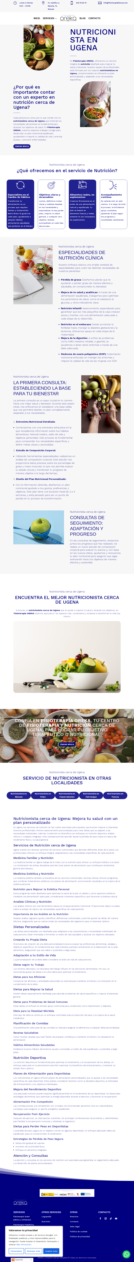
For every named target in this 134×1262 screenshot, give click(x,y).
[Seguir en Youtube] (116, 1218)
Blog (83, 18)
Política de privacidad (80, 1236)
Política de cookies (78, 1231)
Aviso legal (75, 1226)
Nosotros (74, 1216)
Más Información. (24, 1244)
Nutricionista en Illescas (19, 795)
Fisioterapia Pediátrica (23, 1225)
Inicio (37, 18)
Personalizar (16, 1251)
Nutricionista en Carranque (91, 795)
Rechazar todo (33, 1251)
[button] (126, 1254)
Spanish (19, 1260)
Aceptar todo (51, 1251)
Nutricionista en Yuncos (115, 795)
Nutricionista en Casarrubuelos (67, 795)
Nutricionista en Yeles (43, 795)
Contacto (94, 18)
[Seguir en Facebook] (100, 1218)
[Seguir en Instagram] (106, 1218)
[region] (34, 1241)
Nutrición (46, 1221)
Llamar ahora (22, 146)
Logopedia (46, 1216)
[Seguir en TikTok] (111, 1218)
